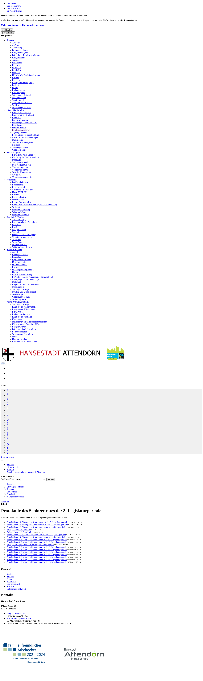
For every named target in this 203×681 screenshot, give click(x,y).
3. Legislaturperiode (15, 497)
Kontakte (16, 80)
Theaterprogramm (20, 167)
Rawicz (15, 227)
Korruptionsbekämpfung (23, 82)
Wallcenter (16, 207)
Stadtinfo (16, 232)
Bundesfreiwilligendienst (23, 115)
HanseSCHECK (19, 192)
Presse (9, 579)
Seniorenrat (12, 492)
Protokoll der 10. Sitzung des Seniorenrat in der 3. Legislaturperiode (36, 537)
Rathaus (10, 40)
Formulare (16, 67)
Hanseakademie (19, 127)
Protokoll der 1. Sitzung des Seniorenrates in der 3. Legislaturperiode (37, 562)
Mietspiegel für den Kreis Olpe (25, 279)
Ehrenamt (16, 117)
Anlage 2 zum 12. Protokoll (19, 532)
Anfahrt (15, 45)
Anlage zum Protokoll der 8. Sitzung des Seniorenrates (30, 544)
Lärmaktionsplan (19, 332)
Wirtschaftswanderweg (22, 247)
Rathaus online (18, 90)
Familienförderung (20, 120)
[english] (2, 364)
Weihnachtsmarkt (19, 244)
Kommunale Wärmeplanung (24, 342)
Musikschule (17, 140)
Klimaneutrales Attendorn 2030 (25, 324)
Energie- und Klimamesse (23, 309)
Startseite (11, 484)
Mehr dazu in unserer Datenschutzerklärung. (22, 25)
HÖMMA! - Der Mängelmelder (26, 75)
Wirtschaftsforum (19, 212)
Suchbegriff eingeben (10, 479)
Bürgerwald (17, 312)
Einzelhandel (17, 185)
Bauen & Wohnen (14, 249)
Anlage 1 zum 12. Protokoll (19, 529)
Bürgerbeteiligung (20, 52)
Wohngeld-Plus (19, 150)
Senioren (16, 145)
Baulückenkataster (20, 254)
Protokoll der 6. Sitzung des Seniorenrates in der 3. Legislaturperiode (37, 549)
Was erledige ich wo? (21, 107)
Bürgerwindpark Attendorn (24, 329)
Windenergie (17, 294)
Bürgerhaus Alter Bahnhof (23, 155)
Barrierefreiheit (13, 584)
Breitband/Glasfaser (20, 182)
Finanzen (16, 65)
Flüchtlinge (17, 125)
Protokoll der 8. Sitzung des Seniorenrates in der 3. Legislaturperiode (37, 542)
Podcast (15, 85)
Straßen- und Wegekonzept (24, 292)
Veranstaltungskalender (22, 177)
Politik (15, 87)
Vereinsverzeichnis (20, 170)
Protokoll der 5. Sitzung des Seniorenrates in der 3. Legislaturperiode (37, 552)
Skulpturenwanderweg (22, 237)
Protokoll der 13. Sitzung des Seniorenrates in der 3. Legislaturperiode (37, 524)
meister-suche (18, 199)
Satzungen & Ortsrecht (22, 95)
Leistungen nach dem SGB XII (25, 135)
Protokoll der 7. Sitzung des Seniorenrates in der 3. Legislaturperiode (37, 547)
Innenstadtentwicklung (22, 274)
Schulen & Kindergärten (22, 142)
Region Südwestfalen (21, 202)
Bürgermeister (18, 57)
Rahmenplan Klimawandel (23, 307)
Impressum (11, 581)
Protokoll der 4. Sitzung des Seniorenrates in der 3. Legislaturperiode (37, 554)
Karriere (15, 77)
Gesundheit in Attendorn (23, 190)
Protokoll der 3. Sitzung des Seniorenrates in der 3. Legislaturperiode (37, 557)
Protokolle (11, 494)
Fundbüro (16, 70)
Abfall (15, 252)
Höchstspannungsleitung (23, 269)
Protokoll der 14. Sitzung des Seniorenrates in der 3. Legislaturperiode (37, 522)
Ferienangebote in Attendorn (24, 122)
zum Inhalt (11, 3)
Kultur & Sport (13, 152)
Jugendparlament (19, 132)
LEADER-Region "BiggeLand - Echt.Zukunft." (33, 277)
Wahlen (15, 105)
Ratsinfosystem (18, 92)
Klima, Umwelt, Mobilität (18, 302)
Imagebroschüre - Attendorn (24, 222)
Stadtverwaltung (19, 97)
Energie (15, 267)
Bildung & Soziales (15, 110)
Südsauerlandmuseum (21, 165)
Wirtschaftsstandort (20, 214)
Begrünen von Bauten (21, 259)
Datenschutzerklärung (16, 589)
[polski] (4, 364)
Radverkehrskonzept (21, 314)
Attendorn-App (19, 219)
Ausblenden (7, 30)
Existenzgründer (19, 187)
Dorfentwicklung (19, 264)
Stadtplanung (18, 287)
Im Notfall (16, 224)
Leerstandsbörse (19, 197)
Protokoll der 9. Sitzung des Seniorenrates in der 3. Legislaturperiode (37, 539)
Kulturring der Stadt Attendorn (25, 157)
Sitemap (10, 586)
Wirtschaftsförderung (21, 209)
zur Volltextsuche (14, 11)
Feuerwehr (17, 62)
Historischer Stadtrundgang (24, 234)
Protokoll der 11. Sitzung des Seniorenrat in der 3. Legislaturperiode (36, 534)
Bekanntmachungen (21, 50)
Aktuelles (16, 43)
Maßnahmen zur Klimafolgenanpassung (29, 322)
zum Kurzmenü (13, 8)
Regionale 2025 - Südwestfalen (25, 284)
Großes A (16, 175)
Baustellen (16, 257)
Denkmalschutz (19, 262)
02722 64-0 (19, 613)
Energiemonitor (19, 327)
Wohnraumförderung (21, 297)
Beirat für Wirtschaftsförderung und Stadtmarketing (34, 204)
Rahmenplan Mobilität (22, 317)
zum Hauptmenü (14, 6)
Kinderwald (17, 319)
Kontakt (10, 576)
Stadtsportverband (20, 162)
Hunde (15, 272)
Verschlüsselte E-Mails (22, 102)
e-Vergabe (16, 60)
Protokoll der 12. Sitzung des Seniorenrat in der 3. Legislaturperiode (36, 527)
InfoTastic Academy (21, 130)
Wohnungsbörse (19, 299)
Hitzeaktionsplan (19, 339)
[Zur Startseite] (63, 361)
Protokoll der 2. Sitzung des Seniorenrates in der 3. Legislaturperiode (37, 559)
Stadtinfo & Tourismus (16, 217)
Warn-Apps (17, 242)
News (14, 337)
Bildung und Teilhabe (21, 112)
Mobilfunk (16, 282)
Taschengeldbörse (20, 147)
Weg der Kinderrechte (21, 172)
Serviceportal (18, 100)
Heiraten (16, 72)
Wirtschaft (11, 180)
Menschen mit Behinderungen (25, 137)
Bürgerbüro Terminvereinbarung (26, 55)
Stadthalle (16, 160)
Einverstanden (8, 33)
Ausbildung (17, 48)
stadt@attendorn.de (19, 618)
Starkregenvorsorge (20, 289)
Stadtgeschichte (19, 229)
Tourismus (16, 239)
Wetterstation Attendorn (22, 334)
